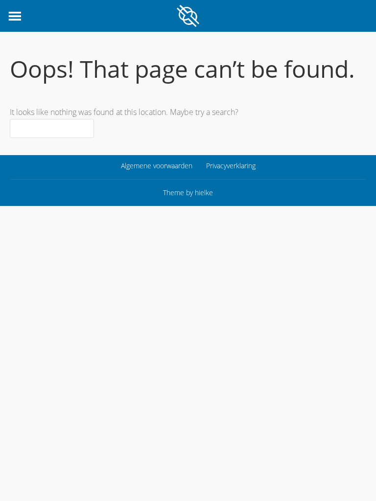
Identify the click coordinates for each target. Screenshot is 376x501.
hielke (204, 192)
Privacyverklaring (231, 165)
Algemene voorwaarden (156, 165)
